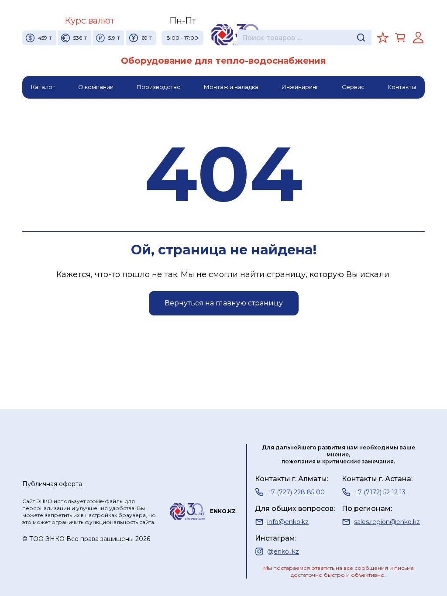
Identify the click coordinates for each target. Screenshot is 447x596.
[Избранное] (383, 37)
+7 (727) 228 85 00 (296, 492)
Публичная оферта (52, 484)
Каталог (43, 86)
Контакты (402, 86)
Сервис (353, 86)
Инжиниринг (300, 86)
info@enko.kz (288, 522)
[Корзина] (400, 37)
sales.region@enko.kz (387, 522)
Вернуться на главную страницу (224, 303)
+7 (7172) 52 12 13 (380, 492)
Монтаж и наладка (231, 86)
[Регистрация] (418, 37)
